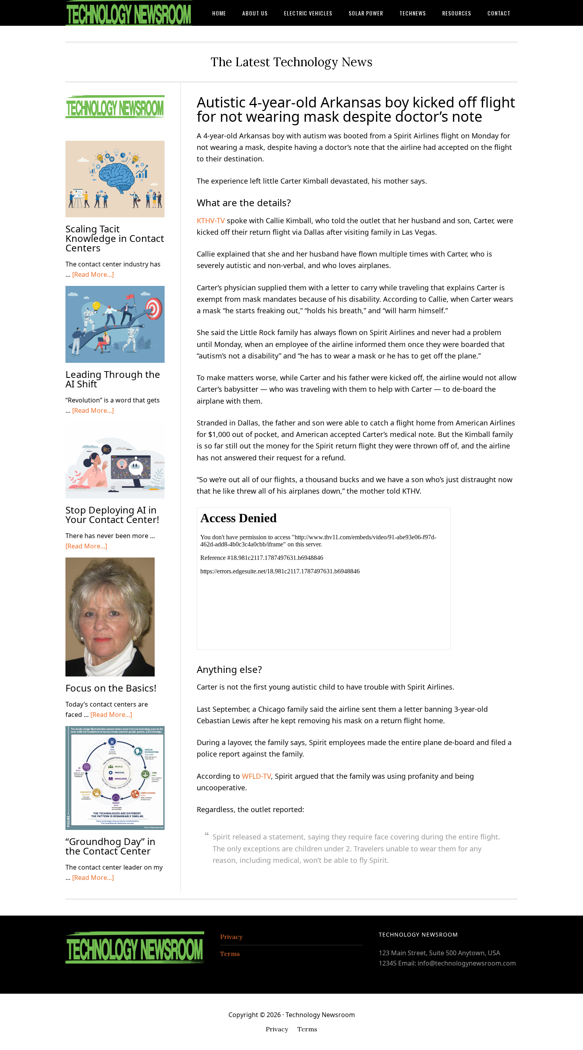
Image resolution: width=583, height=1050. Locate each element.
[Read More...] (93, 274)
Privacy (231, 937)
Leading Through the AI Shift (112, 379)
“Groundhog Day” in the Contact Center (110, 846)
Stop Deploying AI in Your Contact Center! (112, 514)
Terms (230, 954)
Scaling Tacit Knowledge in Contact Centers (114, 238)
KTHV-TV (211, 220)
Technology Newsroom (128, 13)
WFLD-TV (256, 776)
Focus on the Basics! (110, 687)
